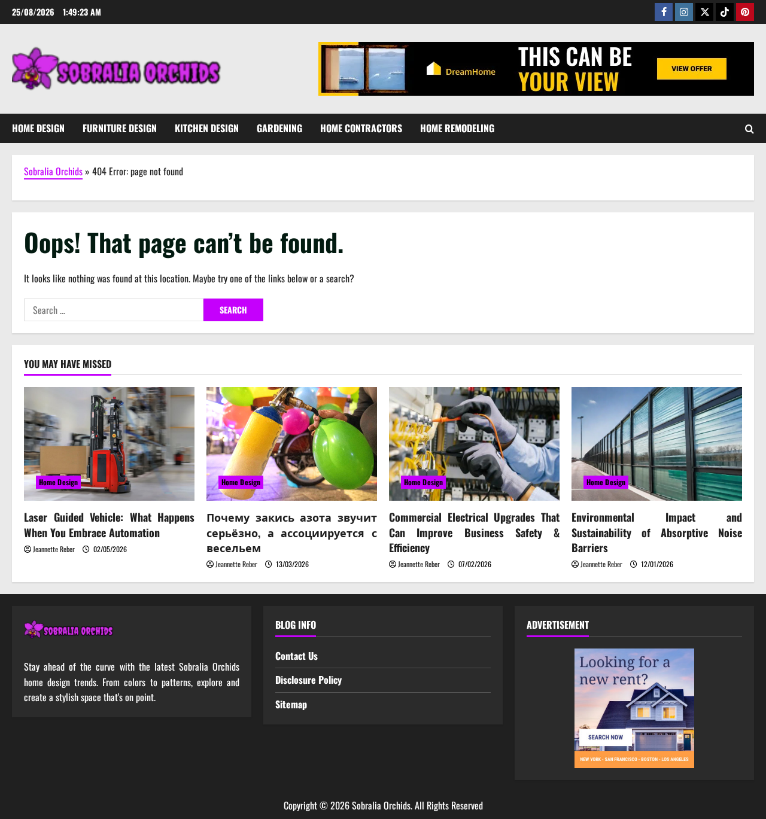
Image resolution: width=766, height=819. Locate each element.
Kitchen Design (207, 128)
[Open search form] (749, 128)
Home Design (38, 128)
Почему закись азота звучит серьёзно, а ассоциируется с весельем (291, 532)
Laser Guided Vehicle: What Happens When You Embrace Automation (109, 524)
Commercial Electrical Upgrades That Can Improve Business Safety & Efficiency (474, 532)
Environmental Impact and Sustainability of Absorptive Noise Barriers (657, 532)
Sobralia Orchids (53, 171)
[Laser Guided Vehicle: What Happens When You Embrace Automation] (109, 444)
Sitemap (291, 704)
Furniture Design (120, 128)
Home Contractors (361, 128)
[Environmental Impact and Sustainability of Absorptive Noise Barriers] (657, 444)
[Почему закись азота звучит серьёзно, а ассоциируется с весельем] (291, 444)
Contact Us (296, 655)
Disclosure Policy (308, 679)
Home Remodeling (457, 128)
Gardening (279, 128)
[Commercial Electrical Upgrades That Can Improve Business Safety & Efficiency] (474, 444)
